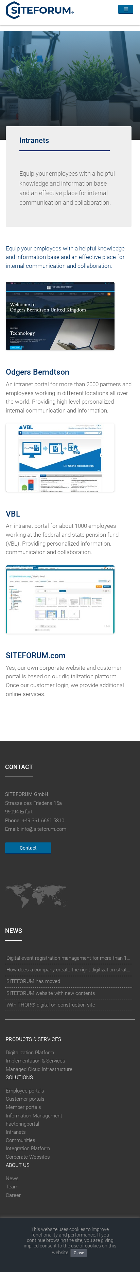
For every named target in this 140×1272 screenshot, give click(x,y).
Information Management (34, 1116)
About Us (18, 1165)
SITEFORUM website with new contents (50, 993)
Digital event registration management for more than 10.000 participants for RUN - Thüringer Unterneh (68, 958)
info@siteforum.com (43, 829)
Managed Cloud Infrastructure (39, 1069)
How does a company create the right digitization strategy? (68, 970)
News (12, 1178)
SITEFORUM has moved (33, 981)
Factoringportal (22, 1124)
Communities (20, 1140)
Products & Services (33, 1039)
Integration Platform (28, 1149)
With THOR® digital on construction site (50, 1005)
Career (13, 1195)
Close (79, 1253)
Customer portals (25, 1099)
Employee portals (25, 1091)
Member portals (23, 1107)
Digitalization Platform (30, 1053)
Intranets (16, 1132)
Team (12, 1187)
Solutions (19, 1077)
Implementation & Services (35, 1061)
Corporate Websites (28, 1157)
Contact (28, 848)
